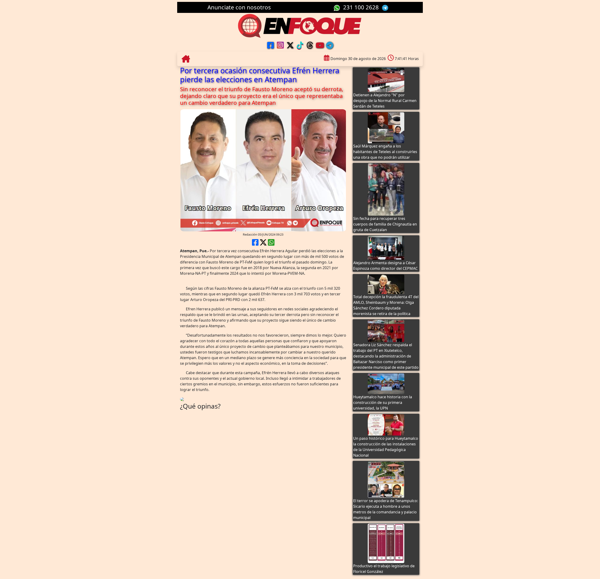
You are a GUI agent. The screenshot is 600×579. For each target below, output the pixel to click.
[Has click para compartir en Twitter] (263, 243)
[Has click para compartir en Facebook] (255, 243)
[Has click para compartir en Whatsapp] (271, 243)
